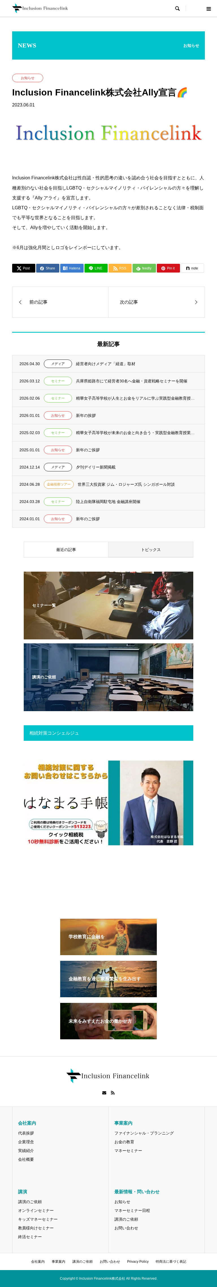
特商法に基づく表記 (171, 1262)
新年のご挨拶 (88, 450)
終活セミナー (30, 1236)
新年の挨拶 (86, 415)
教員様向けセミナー (36, 1228)
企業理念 (26, 1142)
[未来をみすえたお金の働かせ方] (108, 1037)
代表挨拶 (26, 1133)
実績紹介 (26, 1150)
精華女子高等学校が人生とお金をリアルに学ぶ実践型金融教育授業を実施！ (137, 398)
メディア (58, 364)
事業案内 (58, 1262)
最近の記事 (66, 549)
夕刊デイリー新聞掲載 (96, 467)
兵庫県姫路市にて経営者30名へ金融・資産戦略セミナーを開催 (131, 381)
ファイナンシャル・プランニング (144, 1133)
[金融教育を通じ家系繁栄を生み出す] (108, 994)
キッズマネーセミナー (38, 1219)
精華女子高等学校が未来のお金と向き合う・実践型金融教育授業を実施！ (137, 432)
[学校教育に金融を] (108, 952)
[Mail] (104, 1093)
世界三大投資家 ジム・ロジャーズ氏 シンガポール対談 (126, 484)
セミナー (58, 381)
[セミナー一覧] (108, 635)
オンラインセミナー (36, 1210)
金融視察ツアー (59, 484)
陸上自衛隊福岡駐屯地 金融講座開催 (108, 501)
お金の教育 (124, 1142)
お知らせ (27, 78)
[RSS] (113, 1093)
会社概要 (26, 1159)
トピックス (151, 549)
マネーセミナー (128, 1150)
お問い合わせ (126, 1228)
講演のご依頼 (30, 1201)
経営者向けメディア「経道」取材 (105, 364)
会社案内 (38, 1262)
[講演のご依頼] (108, 707)
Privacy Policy (138, 1262)
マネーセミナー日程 (132, 1210)
